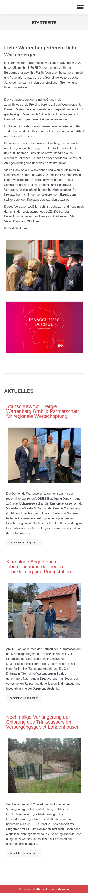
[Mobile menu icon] (80, 7)
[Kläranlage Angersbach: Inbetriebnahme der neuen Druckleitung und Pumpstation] (44, 610)
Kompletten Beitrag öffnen (24, 542)
